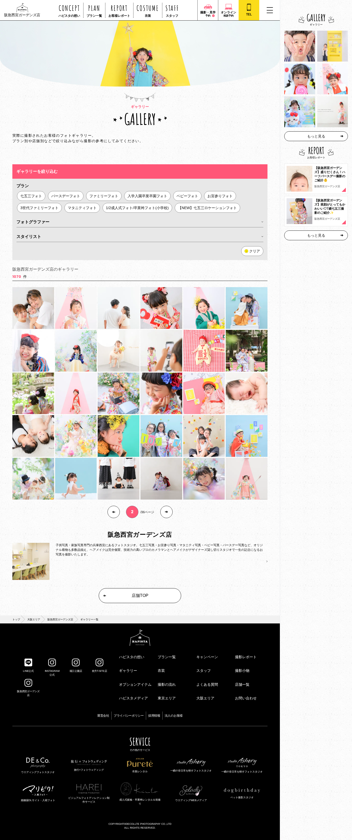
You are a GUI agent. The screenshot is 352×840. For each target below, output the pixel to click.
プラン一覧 (167, 657)
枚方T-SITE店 (99, 671)
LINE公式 (28, 671)
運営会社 (103, 715)
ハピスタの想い (131, 657)
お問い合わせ (246, 698)
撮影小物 (242, 670)
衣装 (161, 670)
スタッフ (203, 670)
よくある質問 (207, 684)
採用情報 (154, 715)
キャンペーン (207, 657)
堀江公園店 (76, 671)
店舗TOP (140, 595)
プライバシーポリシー (129, 715)
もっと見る (316, 136)
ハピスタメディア (133, 698)
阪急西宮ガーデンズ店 (60, 619)
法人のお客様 (174, 715)
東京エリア (167, 698)
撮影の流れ (167, 684)
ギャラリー (128, 670)
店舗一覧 (242, 684)
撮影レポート (246, 657)
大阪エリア (33, 619)
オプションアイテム (135, 684)
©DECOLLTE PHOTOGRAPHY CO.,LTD (147, 823)
